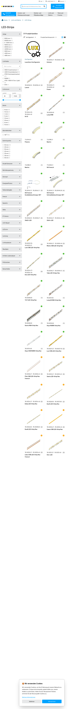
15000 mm (8, 45)
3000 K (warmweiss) (11, 70)
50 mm (7, 145)
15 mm (7, 124)
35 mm (7, 153)
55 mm (7, 149)
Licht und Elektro (16, 20)
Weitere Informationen (28, 697)
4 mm (7, 114)
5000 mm (8, 38)
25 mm (7, 147)
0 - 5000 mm (9, 42)
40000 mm (8, 49)
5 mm (6, 116)
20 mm (7, 151)
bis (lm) (14, 93)
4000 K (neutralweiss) (12, 72)
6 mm (6, 122)
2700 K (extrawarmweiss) (12, 75)
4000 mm (8, 53)
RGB (6, 85)
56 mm (7, 157)
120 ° (7, 135)
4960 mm (7, 55)
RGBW (7, 78)
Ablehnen (31, 701)
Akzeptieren (52, 701)
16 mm (7, 120)
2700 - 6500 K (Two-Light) (12, 81)
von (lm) (4, 93)
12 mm (7, 118)
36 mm (7, 155)
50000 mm (8, 40)
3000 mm (8, 51)
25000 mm (8, 47)
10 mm (7, 112)
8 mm (7, 109)
